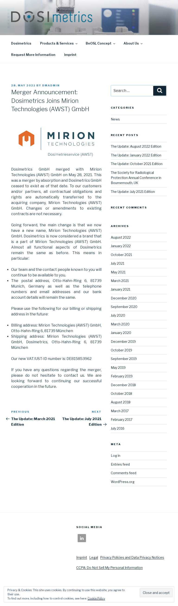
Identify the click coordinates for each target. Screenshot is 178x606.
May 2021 (118, 272)
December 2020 (124, 298)
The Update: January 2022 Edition (136, 155)
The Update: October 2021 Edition (136, 164)
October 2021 (121, 255)
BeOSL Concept (98, 43)
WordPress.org (122, 482)
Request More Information (33, 55)
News (115, 119)
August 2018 (120, 402)
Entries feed (120, 464)
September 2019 (124, 359)
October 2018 (121, 393)
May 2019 (118, 367)
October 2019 (121, 350)
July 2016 (117, 428)
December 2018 (123, 385)
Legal (93, 557)
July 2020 (118, 315)
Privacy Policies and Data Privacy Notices (132, 557)
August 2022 (121, 237)
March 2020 (120, 324)
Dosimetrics (21, 43)
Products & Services (57, 43)
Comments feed (123, 473)
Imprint (70, 55)
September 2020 (124, 307)
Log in (115, 455)
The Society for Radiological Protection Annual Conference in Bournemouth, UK (136, 178)
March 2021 (120, 281)
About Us (131, 43)
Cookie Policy (96, 598)
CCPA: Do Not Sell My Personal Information (109, 568)
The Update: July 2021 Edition (133, 192)
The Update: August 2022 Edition (136, 146)
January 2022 (121, 246)
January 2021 (120, 289)
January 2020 (121, 333)
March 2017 (120, 411)
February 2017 (121, 419)
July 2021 (117, 263)
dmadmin (51, 85)
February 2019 (122, 376)
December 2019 (123, 342)
